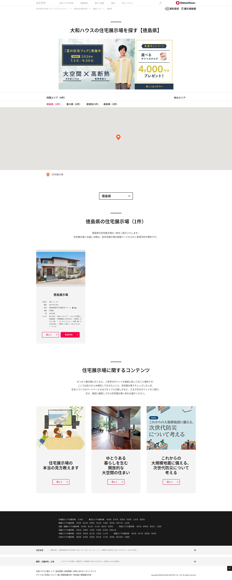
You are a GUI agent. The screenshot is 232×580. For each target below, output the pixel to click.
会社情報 (59, 571)
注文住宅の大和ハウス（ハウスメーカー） (52, 8)
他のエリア (179, 97)
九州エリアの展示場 (66, 537)
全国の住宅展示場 (80, 8)
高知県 (111, 104)
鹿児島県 (119, 537)
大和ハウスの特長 (66, 3)
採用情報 (68, 571)
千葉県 (105, 523)
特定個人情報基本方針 (82, 574)
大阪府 (92, 530)
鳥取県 (78, 533)
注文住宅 (41, 3)
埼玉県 (98, 523)
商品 (113, 3)
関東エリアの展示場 (66, 523)
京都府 (85, 530)
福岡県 (78, 537)
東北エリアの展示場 (96, 519)
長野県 (110, 526)
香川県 (74, 104)
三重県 (158, 526)
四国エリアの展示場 (121, 533)
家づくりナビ (127, 3)
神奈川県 (119, 523)
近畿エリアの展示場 (66, 530)
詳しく (49, 334)
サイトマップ (90, 571)
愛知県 (152, 526)
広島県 (98, 533)
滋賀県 (78, 530)
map (75, 307)
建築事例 (84, 3)
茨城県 (78, 523)
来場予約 (69, 334)
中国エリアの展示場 (66, 533)
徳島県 (54, 104)
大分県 (105, 537)
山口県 (105, 533)
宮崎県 (112, 537)
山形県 (135, 519)
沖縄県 (127, 537)
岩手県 (115, 519)
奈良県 (105, 530)
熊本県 (98, 537)
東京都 (112, 523)
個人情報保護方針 (64, 574)
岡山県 (92, 533)
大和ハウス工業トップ (45, 571)
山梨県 (127, 523)
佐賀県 (85, 537)
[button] (118, 137)
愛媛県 (147, 533)
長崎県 (92, 537)
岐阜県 (138, 526)
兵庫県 (98, 530)
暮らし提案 (99, 3)
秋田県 (128, 519)
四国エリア (97, 8)
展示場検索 (190, 8)
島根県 (85, 533)
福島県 (142, 519)
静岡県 (145, 526)
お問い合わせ (78, 571)
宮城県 (122, 519)
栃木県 (85, 523)
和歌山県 (112, 530)
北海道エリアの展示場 (67, 519)
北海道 (80, 519)
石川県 (97, 526)
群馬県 (92, 523)
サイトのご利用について (46, 574)
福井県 (103, 526)
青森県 (109, 519)
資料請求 (174, 8)
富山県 (90, 526)
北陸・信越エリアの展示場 (69, 526)
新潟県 (83, 526)
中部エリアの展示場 (126, 526)
